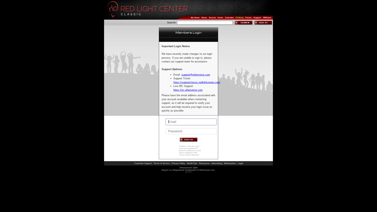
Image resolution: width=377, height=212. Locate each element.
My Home (195, 17)
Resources (204, 163)
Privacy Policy (178, 163)
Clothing (239, 17)
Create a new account (189, 146)
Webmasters (230, 163)
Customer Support (143, 163)
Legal (240, 163)
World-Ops (192, 163)
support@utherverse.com (195, 74)
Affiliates (267, 17)
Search (212, 17)
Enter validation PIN (188, 153)
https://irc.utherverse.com (188, 90)
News (204, 17)
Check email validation (189, 155)
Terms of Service (162, 163)
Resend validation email (190, 150)
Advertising (216, 163)
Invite (220, 17)
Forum (248, 17)
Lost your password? (188, 148)
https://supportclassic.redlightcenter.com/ (196, 82)
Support (257, 17)
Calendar (229, 17)
